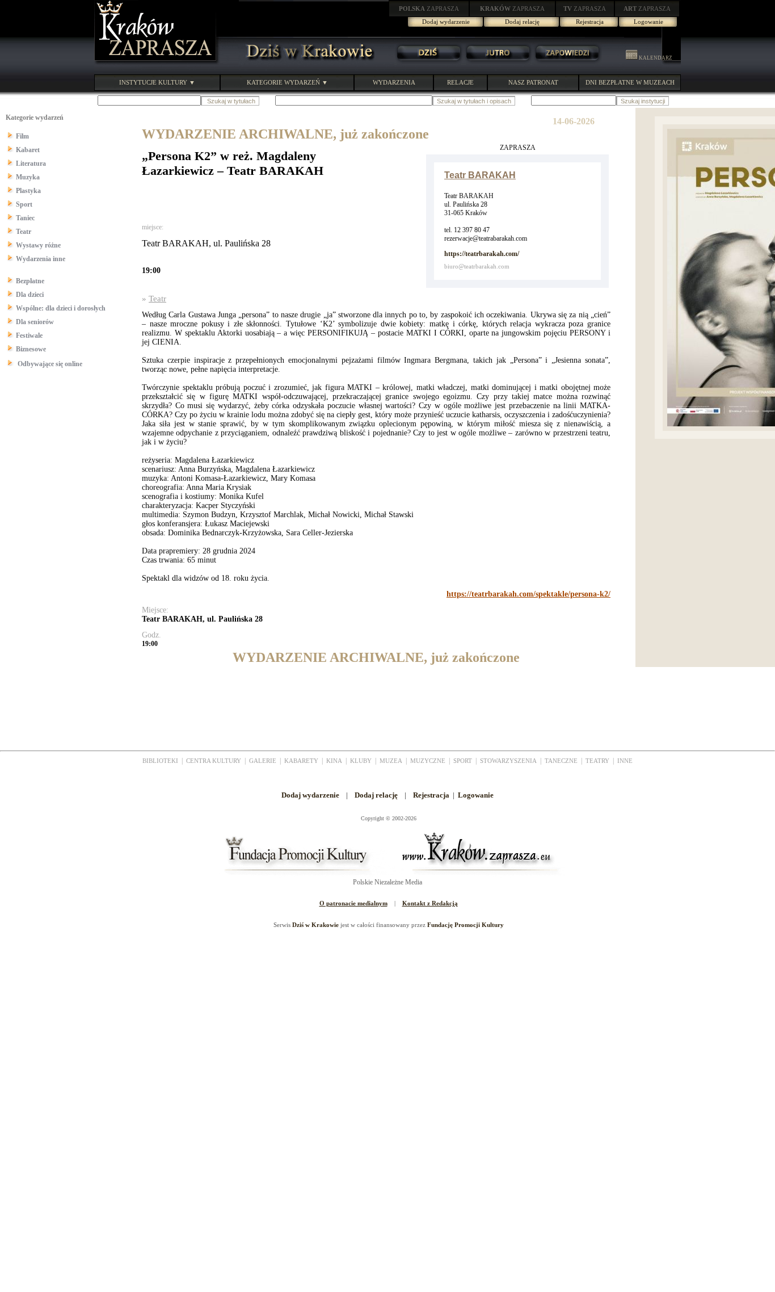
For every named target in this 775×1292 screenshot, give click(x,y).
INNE (625, 760)
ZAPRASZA (429, 8)
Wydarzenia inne (40, 259)
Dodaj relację (522, 21)
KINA (334, 760)
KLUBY (361, 760)
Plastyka (28, 191)
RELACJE (460, 82)
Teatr (23, 232)
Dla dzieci (30, 295)
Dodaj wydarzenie (446, 21)
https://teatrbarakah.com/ (481, 254)
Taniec (25, 218)
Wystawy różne (38, 245)
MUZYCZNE (427, 760)
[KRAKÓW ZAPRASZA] (156, 62)
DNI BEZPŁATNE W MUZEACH (630, 82)
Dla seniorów (35, 322)
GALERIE (262, 760)
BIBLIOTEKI (160, 760)
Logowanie (648, 21)
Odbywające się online (49, 364)
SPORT (462, 760)
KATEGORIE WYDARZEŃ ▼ (287, 82)
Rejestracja (590, 21)
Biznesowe (31, 349)
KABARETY (301, 760)
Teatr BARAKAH (480, 175)
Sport (24, 204)
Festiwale (29, 335)
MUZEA (391, 760)
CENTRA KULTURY (213, 760)
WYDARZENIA (394, 82)
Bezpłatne (30, 281)
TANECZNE (561, 760)
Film (22, 136)
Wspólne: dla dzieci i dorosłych (61, 308)
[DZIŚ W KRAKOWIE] (306, 62)
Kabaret (28, 150)
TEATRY (597, 760)
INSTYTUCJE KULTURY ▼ (157, 82)
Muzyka (28, 177)
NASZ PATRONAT (533, 82)
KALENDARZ (655, 58)
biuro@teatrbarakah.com (476, 266)
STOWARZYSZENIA (508, 760)
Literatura (31, 163)
